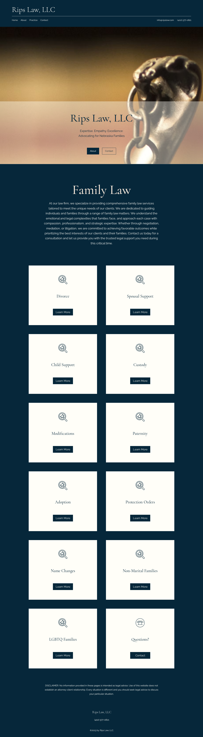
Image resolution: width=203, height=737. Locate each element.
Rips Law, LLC (33, 9)
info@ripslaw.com (165, 20)
